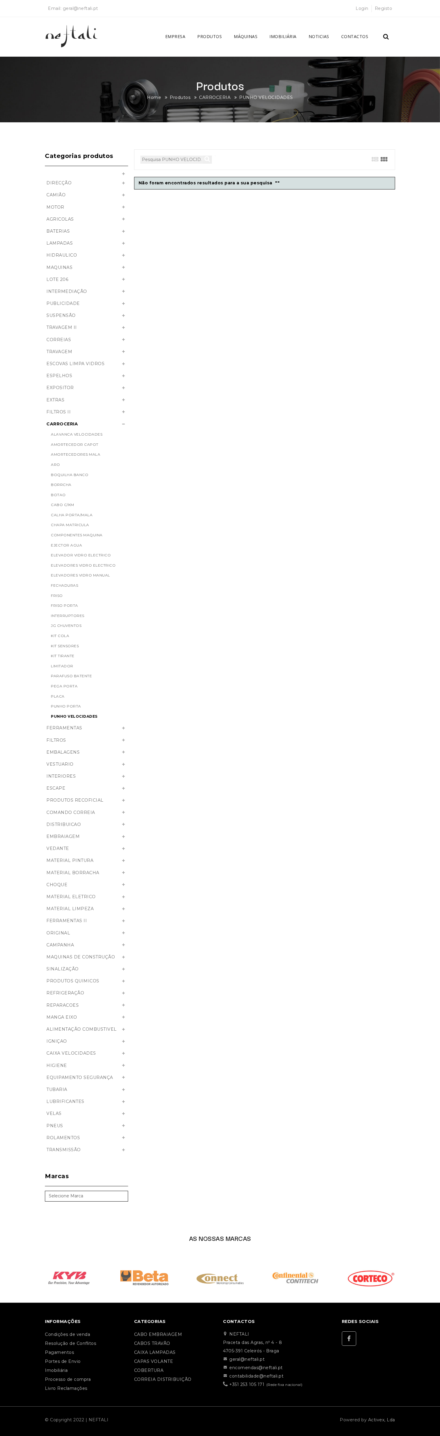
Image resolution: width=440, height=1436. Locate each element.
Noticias (319, 36)
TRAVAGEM (59, 351)
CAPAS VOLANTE (153, 1361)
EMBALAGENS (63, 752)
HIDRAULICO (61, 255)
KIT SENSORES (65, 646)
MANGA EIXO (61, 1017)
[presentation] (36, 1276)
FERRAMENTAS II (66, 920)
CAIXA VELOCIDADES (71, 1053)
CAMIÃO (56, 195)
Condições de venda (67, 1334)
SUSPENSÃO (61, 315)
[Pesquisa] (386, 37)
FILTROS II (58, 412)
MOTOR (55, 207)
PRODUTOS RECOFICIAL (75, 800)
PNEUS (54, 1125)
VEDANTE (57, 848)
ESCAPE (55, 788)
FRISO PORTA (64, 605)
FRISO (57, 595)
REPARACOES (62, 1005)
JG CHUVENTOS (66, 625)
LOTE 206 (57, 279)
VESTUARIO (60, 764)
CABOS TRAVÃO (152, 1343)
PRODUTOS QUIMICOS (72, 981)
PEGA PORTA (64, 686)
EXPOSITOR (60, 387)
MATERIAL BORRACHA (72, 872)
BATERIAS (58, 231)
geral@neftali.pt (80, 8)
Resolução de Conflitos (70, 1343)
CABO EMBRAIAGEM (158, 1334)
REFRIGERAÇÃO (65, 993)
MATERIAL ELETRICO (71, 896)
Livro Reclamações (66, 1388)
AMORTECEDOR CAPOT (74, 444)
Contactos (354, 36)
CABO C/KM (62, 504)
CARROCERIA (214, 97)
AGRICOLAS (60, 219)
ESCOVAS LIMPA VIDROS (75, 363)
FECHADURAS (64, 585)
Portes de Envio (63, 1361)
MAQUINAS (59, 267)
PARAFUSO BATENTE (71, 676)
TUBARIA (56, 1089)
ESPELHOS (59, 375)
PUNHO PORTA (66, 706)
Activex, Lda (381, 1420)
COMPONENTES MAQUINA (77, 535)
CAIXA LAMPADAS (155, 1352)
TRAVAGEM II (61, 327)
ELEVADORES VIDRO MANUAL (80, 575)
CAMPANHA (60, 945)
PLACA (58, 696)
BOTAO (58, 495)
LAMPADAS (59, 243)
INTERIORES (61, 776)
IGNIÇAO (56, 1041)
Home (154, 97)
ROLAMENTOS (63, 1137)
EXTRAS (55, 400)
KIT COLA (60, 635)
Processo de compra (68, 1379)
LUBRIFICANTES (65, 1101)
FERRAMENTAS (64, 728)
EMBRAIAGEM (63, 836)
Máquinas (245, 36)
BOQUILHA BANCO (69, 474)
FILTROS (56, 740)
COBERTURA (149, 1370)
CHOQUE (56, 884)
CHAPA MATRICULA (70, 525)
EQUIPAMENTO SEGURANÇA (79, 1077)
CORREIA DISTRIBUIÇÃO (163, 1379)
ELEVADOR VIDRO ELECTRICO (81, 555)
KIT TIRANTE (63, 656)
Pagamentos (59, 1352)
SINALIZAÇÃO (62, 969)
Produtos (209, 36)
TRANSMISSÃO (63, 1149)
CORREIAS (58, 339)
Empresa (175, 36)
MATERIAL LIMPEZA (70, 908)
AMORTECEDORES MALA (75, 454)
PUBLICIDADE (63, 303)
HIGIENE (56, 1065)
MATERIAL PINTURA (69, 860)
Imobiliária (283, 36)
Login (362, 8)
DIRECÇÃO (59, 183)
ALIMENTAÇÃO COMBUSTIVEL (81, 1029)
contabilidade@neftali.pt (256, 1376)
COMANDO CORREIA (70, 812)
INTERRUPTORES (67, 615)
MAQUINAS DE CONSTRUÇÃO (80, 957)
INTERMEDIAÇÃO (66, 291)
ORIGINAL (58, 933)
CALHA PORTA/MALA (71, 515)
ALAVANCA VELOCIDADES (76, 434)
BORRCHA (61, 484)
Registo (383, 8)
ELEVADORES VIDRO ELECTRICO (83, 565)
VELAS (54, 1113)
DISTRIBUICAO (63, 824)
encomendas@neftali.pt (256, 1367)
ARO (55, 464)
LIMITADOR (62, 666)
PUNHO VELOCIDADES (266, 97)
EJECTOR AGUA (66, 545)
